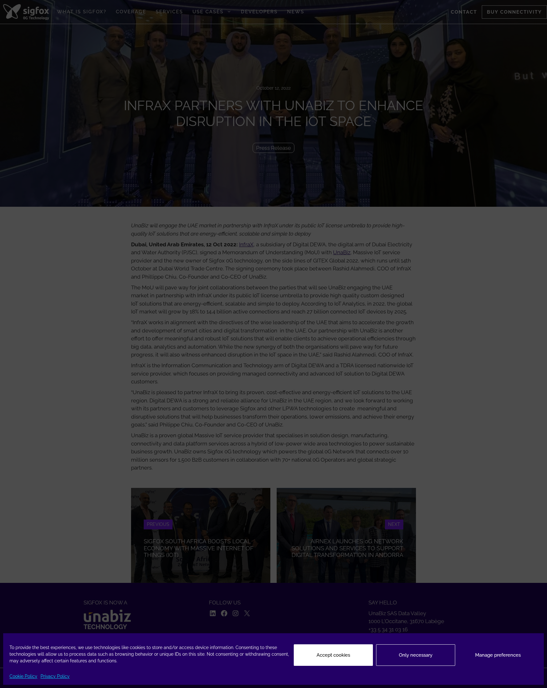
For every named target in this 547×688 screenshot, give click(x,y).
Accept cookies (333, 655)
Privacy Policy (55, 676)
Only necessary (415, 655)
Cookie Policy (23, 676)
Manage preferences (498, 655)
